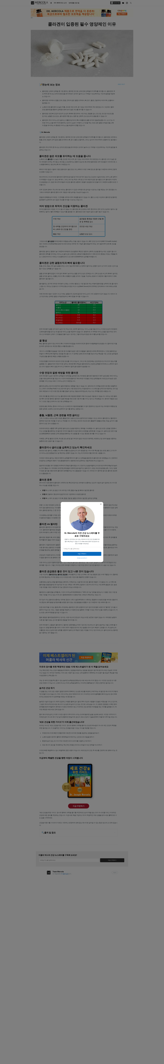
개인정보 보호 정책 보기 (82, 558)
